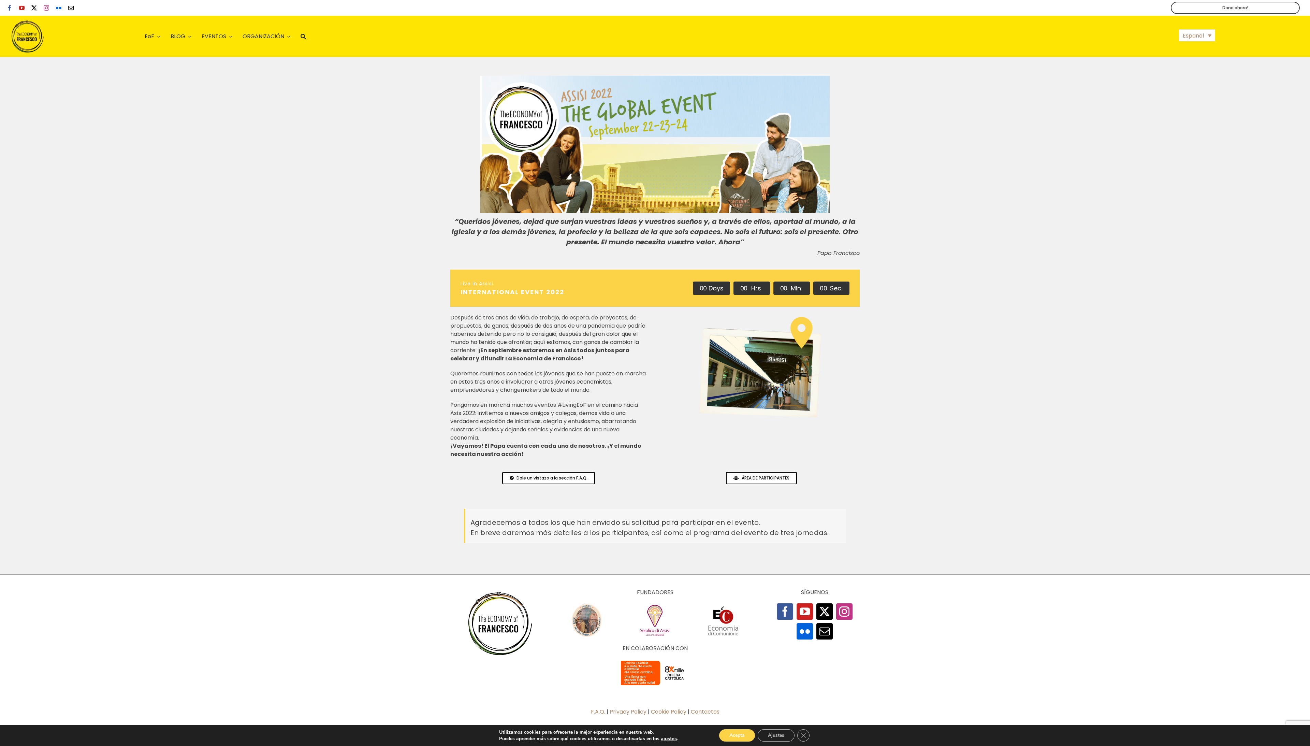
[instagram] (46, 8)
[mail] (71, 8)
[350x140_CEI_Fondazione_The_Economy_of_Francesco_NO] (655, 662)
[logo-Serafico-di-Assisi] (655, 606)
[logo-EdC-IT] (723, 606)
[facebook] (9, 8)
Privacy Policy (628, 712)
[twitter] (34, 8)
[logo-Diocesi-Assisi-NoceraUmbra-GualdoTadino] (587, 606)
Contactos (705, 712)
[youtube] (22, 8)
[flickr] (58, 8)
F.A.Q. (598, 712)
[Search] (303, 36)
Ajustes (776, 735)
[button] (1197, 35)
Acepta (737, 735)
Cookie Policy (668, 712)
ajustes (669, 738)
